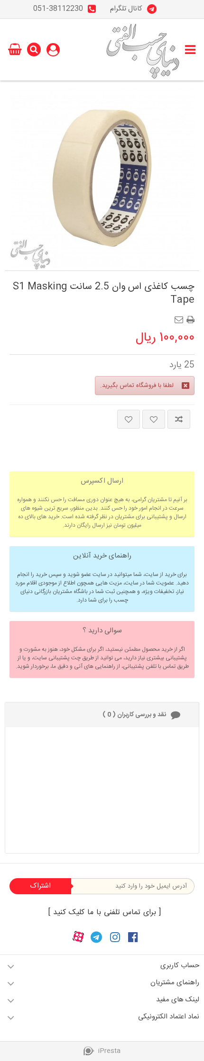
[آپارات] (78, 937)
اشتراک (40, 886)
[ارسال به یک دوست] (180, 317)
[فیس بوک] (133, 937)
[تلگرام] (96, 937)
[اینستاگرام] (115, 937)
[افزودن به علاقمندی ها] (153, 419)
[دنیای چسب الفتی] (142, 50)
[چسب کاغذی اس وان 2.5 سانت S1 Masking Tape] (102, 178)
